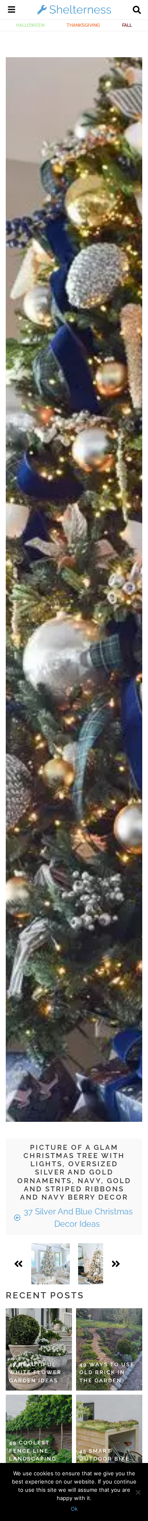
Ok (74, 1508)
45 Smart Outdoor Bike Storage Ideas (105, 1459)
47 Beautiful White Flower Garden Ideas (35, 1372)
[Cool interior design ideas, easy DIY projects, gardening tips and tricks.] (74, 14)
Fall (127, 25)
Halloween (30, 25)
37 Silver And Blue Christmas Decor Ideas (77, 1218)
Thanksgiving (83, 25)
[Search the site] (137, 10)
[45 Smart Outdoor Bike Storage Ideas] (109, 1436)
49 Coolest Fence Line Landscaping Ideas (32, 1455)
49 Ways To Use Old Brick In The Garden (106, 1372)
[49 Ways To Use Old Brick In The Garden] (109, 1349)
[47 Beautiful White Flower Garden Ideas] (39, 1349)
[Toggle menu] (11, 11)
